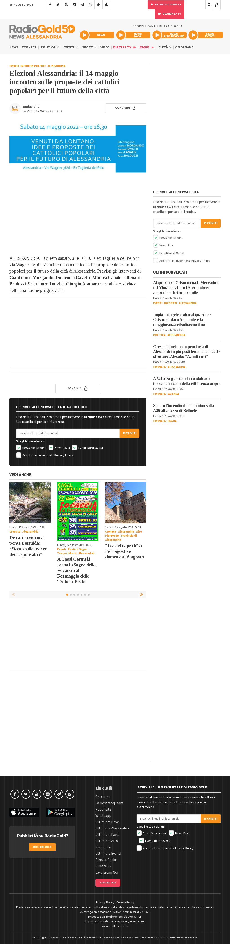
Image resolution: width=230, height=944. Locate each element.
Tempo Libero (66, 553)
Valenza (173, 394)
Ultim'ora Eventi (108, 853)
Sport (88, 47)
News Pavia (62, 448)
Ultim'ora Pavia (107, 834)
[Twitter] (58, 4)
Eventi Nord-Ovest (90, 448)
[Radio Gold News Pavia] (133, 35)
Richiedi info (42, 847)
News (13, 47)
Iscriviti (129, 433)
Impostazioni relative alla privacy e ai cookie (115, 921)
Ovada (172, 421)
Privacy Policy (63, 455)
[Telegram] (82, 4)
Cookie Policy (125, 902)
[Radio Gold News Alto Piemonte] (169, 35)
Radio (145, 47)
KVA (195, 937)
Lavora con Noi (106, 872)
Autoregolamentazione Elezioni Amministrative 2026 (115, 912)
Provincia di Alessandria (121, 538)
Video (105, 47)
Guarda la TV (171, 14)
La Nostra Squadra (109, 803)
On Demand (184, 47)
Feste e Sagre (77, 549)
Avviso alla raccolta (115, 926)
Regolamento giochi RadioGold (145, 907)
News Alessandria (34, 448)
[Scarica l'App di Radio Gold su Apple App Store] (24, 812)
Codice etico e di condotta (82, 907)
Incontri (170, 303)
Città (163, 47)
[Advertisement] (77, 219)
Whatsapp (103, 815)
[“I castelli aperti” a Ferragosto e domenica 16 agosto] (125, 502)
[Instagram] (74, 4)
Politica (48, 47)
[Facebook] (50, 4)
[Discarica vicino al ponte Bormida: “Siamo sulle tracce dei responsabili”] (30, 502)
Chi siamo (103, 796)
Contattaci (108, 882)
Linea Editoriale (112, 907)
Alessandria (56, 66)
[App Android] (98, 4)
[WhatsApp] (90, 4)
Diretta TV (122, 47)
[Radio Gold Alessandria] (42, 30)
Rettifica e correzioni (200, 907)
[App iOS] (106, 4)
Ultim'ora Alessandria (112, 828)
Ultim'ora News (107, 822)
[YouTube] (66, 4)
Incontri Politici (33, 66)
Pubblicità (103, 809)
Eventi (69, 47)
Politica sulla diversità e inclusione (39, 907)
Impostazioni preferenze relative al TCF (115, 917)
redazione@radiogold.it (154, 937)
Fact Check (176, 907)
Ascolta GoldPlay (168, 5)
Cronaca (29, 47)
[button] (141, 594)
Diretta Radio (105, 859)
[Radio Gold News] (97, 35)
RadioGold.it (62, 937)
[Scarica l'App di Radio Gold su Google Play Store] (60, 812)
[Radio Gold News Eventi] (205, 35)
